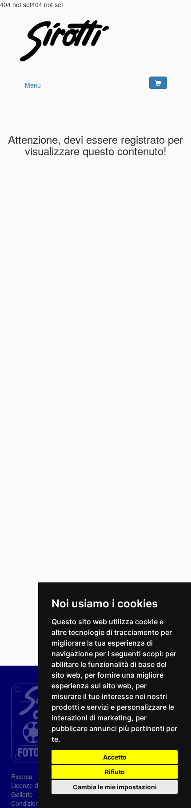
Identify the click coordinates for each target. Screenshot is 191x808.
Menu (33, 85)
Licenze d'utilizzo (35, 785)
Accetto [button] (115, 757)
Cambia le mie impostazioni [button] (115, 787)
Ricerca (21, 776)
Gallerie (22, 794)
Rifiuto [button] (115, 772)
